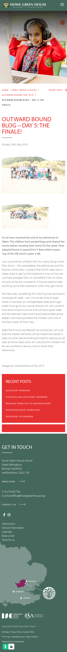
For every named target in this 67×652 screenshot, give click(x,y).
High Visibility (32, 636)
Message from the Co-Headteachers (28, 403)
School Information (13, 527)
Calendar (7, 532)
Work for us (8, 540)
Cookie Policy (29, 631)
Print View (6, 636)
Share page (55, 90)
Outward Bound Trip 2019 (29, 366)
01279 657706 (12, 491)
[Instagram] (8, 515)
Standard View (18, 636)
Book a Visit (8, 536)
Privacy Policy (16, 631)
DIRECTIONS (8, 481)
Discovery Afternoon (19, 416)
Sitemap (5, 631)
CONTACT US (9, 504)
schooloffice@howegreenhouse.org (24, 495)
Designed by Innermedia (13, 641)
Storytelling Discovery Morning (26, 397)
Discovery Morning (18, 390)
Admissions (8, 523)
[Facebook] (4, 515)
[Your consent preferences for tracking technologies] (11, 647)
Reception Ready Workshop (23, 410)
